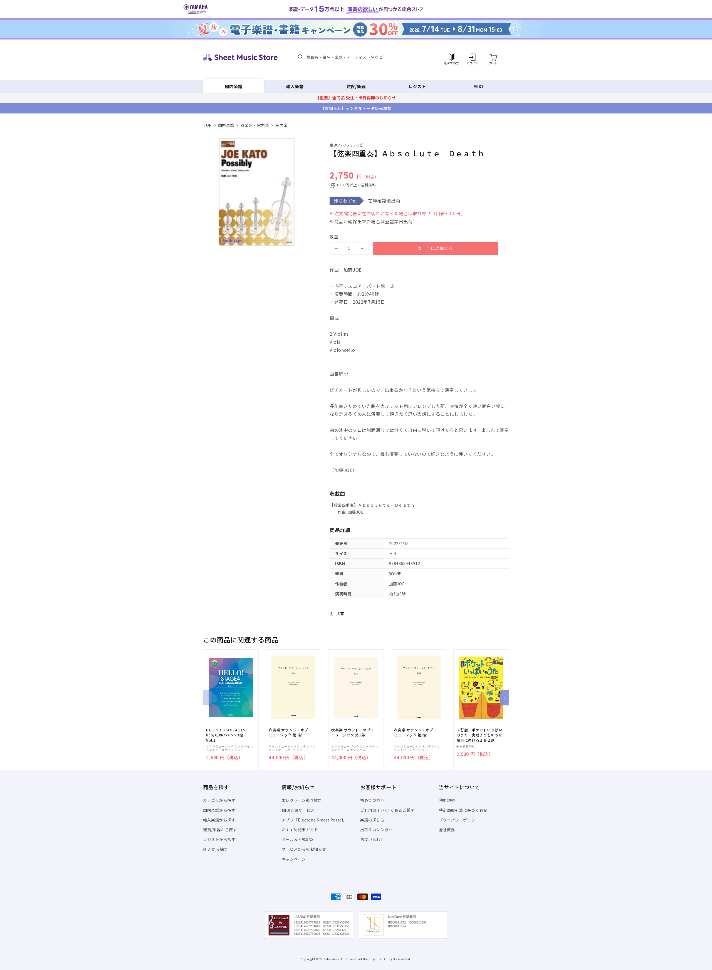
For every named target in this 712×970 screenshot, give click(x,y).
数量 (334, 236)
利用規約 (447, 800)
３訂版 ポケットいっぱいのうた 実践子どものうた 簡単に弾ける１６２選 (481, 735)
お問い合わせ (372, 839)
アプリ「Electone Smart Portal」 (314, 820)
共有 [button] (340, 613)
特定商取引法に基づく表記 (463, 810)
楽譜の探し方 (372, 820)
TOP (207, 125)
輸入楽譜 (294, 86)
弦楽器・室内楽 (255, 125)
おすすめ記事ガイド (300, 829)
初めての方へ (372, 800)
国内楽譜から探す (219, 810)
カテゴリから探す (219, 800)
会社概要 (447, 829)
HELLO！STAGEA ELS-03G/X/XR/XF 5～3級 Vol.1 (226, 735)
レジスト (417, 86)
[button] (356, 57)
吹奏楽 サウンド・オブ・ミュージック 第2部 (415, 733)
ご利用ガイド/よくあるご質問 (387, 810)
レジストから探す (219, 839)
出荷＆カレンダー (376, 829)
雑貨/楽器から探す (220, 829)
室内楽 (281, 125)
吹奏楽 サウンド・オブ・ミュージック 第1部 (352, 733)
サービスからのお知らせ (304, 849)
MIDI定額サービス (298, 810)
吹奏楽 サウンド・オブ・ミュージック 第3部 (290, 733)
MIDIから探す (215, 849)
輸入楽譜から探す (219, 820)
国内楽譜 (233, 86)
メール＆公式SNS (298, 839)
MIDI (478, 86)
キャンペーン (294, 859)
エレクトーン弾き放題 (302, 800)
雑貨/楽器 (356, 86)
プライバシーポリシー (459, 820)
